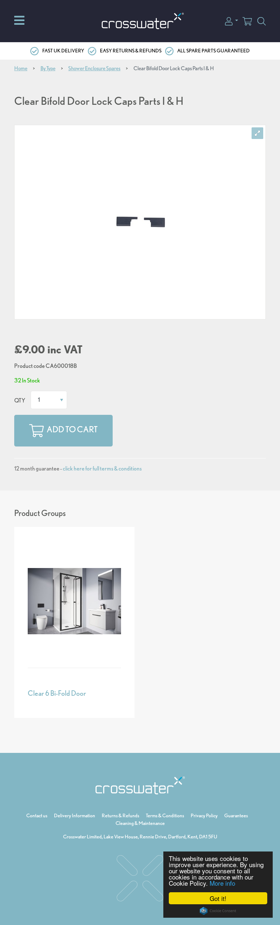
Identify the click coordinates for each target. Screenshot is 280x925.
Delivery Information (74, 815)
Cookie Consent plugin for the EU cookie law (218, 911)
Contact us (36, 815)
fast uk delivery (63, 50)
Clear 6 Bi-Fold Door (57, 693)
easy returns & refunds (131, 50)
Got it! (218, 898)
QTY (19, 400)
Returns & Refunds (120, 815)
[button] (231, 20)
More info (222, 883)
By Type (47, 68)
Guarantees (236, 815)
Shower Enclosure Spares (94, 68)
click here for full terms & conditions (102, 468)
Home (20, 68)
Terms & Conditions (165, 815)
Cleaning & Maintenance (140, 823)
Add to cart (72, 430)
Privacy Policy (204, 815)
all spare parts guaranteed (213, 50)
